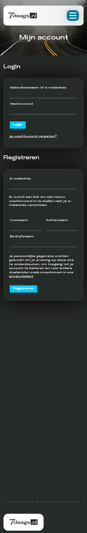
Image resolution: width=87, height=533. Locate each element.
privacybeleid (21, 277)
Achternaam (58, 220)
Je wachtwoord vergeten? (33, 137)
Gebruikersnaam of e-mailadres (43, 88)
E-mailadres (28, 179)
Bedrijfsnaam (23, 237)
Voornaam (20, 220)
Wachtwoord (29, 104)
